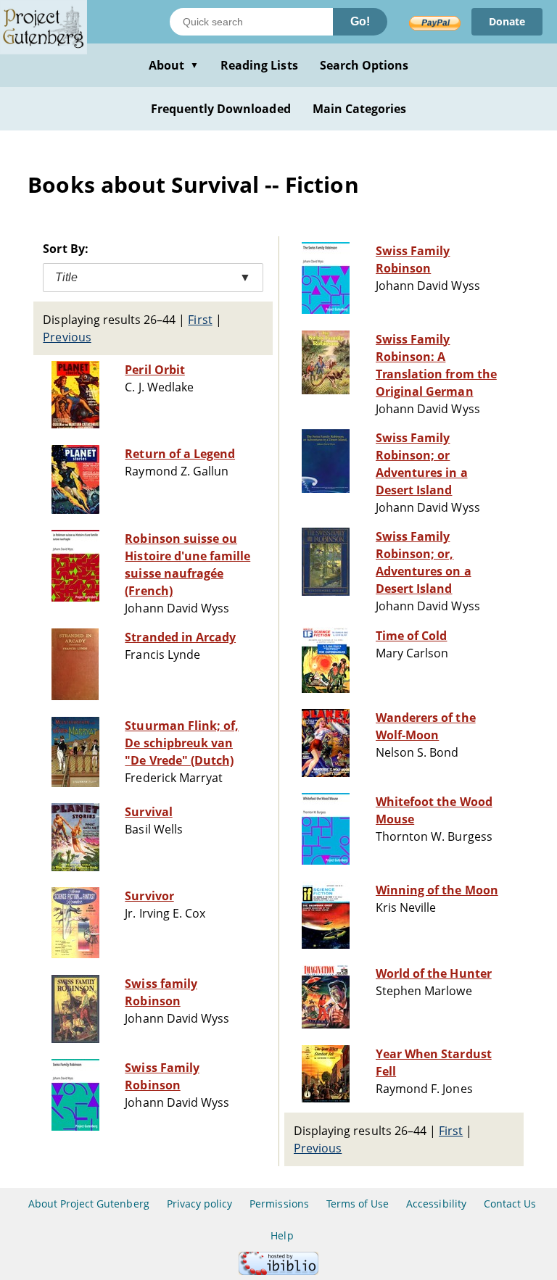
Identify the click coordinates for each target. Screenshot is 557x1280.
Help (282, 1235)
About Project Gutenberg (88, 1203)
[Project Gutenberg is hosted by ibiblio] (278, 1271)
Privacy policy (200, 1203)
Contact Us (510, 1203)
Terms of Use (357, 1203)
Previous (67, 337)
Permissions (278, 1203)
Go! (360, 21)
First (200, 320)
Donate (507, 21)
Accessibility (436, 1203)
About (174, 65)
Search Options (364, 65)
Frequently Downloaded (221, 109)
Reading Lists (259, 65)
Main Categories (360, 109)
